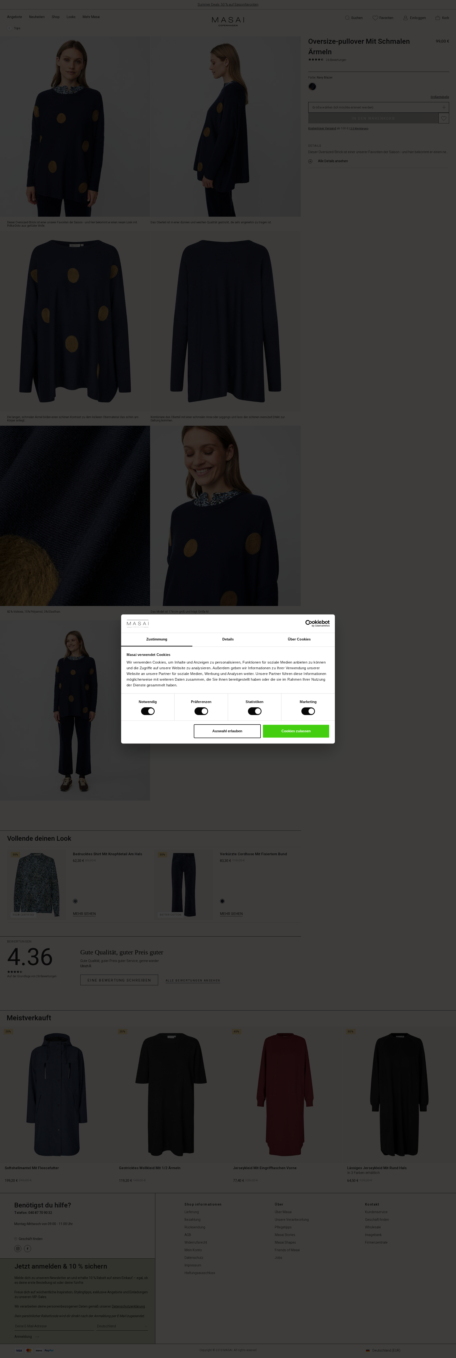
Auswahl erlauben (227, 731)
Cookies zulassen (296, 731)
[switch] (201, 711)
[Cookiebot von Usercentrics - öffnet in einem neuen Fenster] (309, 623)
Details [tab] (228, 639)
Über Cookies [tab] (299, 639)
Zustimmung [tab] (156, 639)
